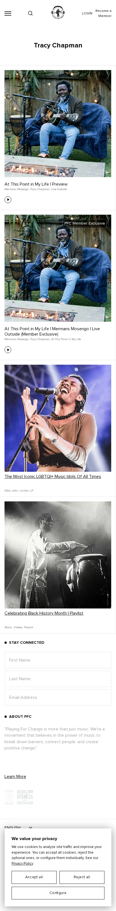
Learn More (15, 776)
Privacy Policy (22, 864)
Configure (58, 893)
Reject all (82, 877)
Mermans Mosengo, (17, 189)
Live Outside (59, 189)
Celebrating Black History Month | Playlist (44, 613)
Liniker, (24, 490)
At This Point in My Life (66, 339)
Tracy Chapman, (40, 189)
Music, (9, 627)
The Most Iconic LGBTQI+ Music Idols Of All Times (53, 476)
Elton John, (12, 490)
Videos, (18, 627)
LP (31, 490)
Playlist (28, 627)
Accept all (34, 877)
